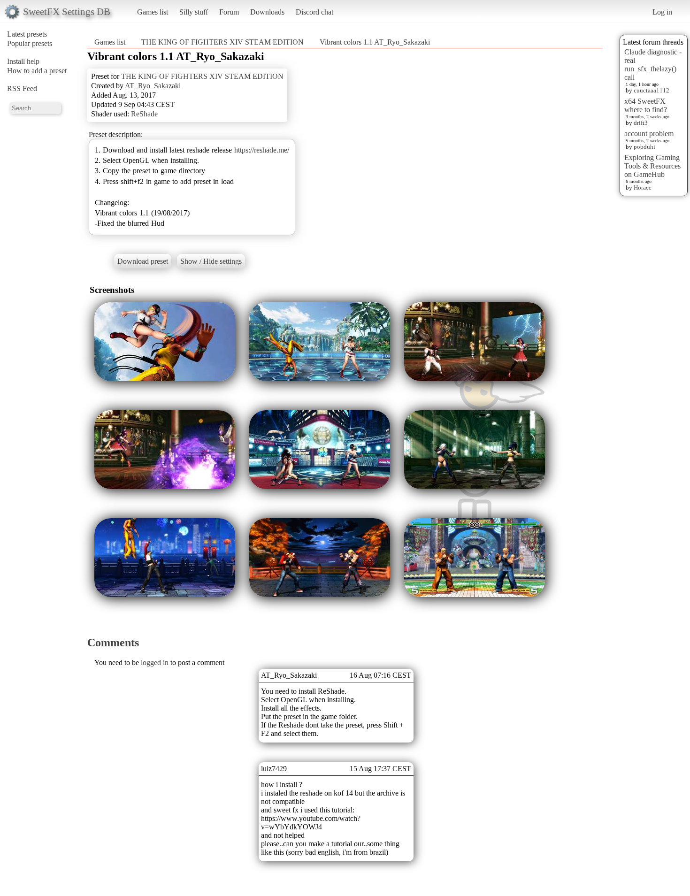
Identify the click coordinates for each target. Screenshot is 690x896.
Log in (662, 12)
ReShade (144, 114)
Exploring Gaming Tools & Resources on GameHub (652, 165)
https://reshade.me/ (261, 150)
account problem (649, 134)
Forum (229, 12)
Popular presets (29, 43)
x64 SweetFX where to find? (645, 105)
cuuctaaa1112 (651, 90)
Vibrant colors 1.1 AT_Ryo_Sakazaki (375, 42)
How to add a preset (37, 71)
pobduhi (644, 146)
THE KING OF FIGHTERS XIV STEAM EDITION (222, 42)
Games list (152, 12)
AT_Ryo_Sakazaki (153, 86)
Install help (23, 61)
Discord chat (314, 12)
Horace (643, 187)
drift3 (641, 122)
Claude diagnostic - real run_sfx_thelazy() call (653, 64)
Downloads (267, 12)
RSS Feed (22, 88)
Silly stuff (193, 12)
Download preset (142, 261)
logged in (155, 662)
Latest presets (27, 34)
